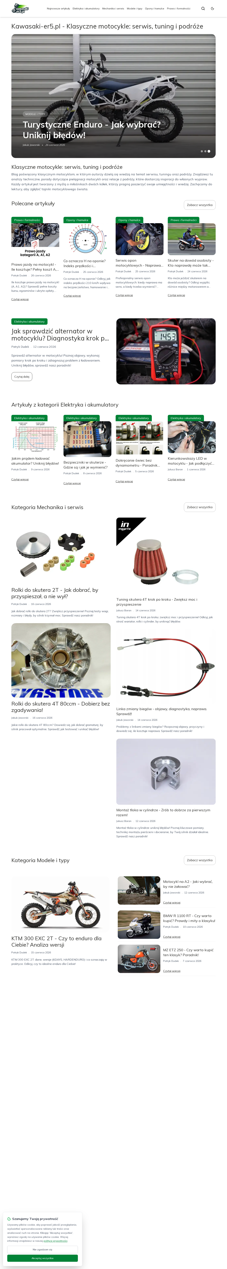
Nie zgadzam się (42, 1249)
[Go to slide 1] (202, 151)
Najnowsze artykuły (58, 8)
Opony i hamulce (154, 8)
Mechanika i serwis (113, 8)
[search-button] (203, 8)
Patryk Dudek (19, 275)
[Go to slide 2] (205, 151)
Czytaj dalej (21, 376)
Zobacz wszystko (200, 205)
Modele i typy (134, 8)
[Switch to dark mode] (212, 8)
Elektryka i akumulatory (86, 8)
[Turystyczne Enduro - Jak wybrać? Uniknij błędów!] (113, 96)
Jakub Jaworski (31, 144)
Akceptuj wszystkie (43, 1258)
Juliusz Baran (175, 469)
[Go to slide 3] (209, 151)
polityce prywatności (55, 1240)
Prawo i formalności (178, 8)
